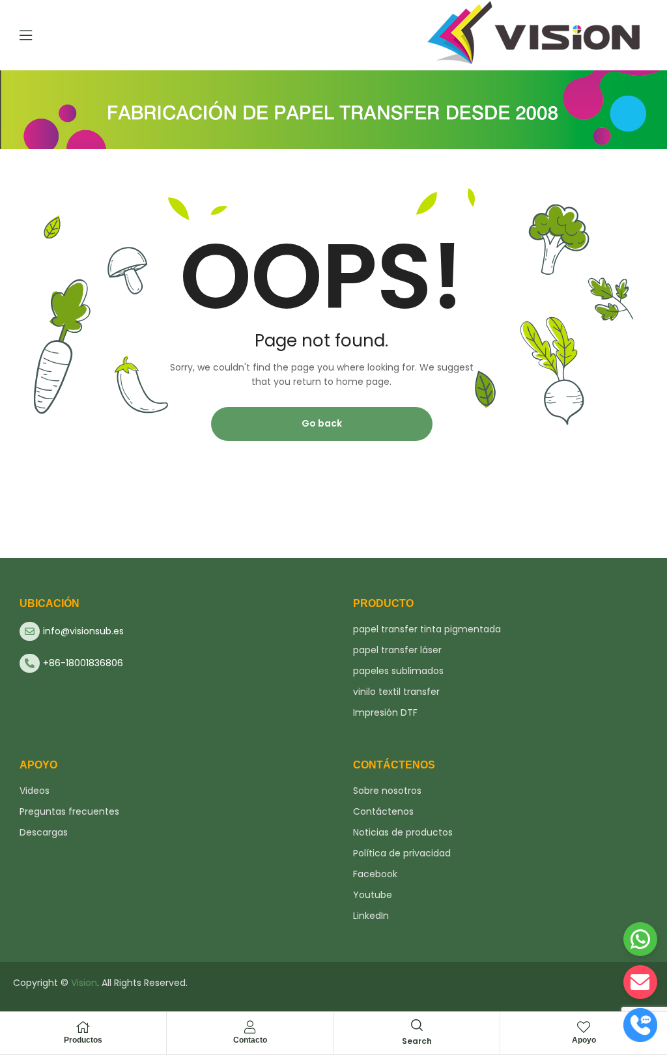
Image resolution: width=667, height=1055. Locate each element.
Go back (322, 423)
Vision (84, 982)
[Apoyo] (583, 1027)
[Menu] (26, 35)
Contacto (250, 1040)
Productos (83, 1040)
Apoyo (584, 1040)
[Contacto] (250, 1027)
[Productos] (83, 1027)
